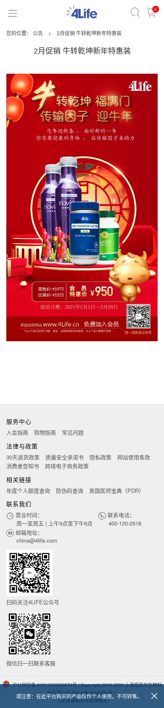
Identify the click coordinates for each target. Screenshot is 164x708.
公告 (38, 32)
